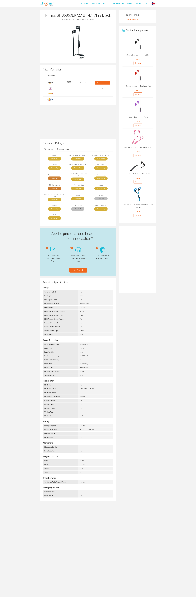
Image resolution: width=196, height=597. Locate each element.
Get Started (78, 270)
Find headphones (98, 3)
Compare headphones (116, 3)
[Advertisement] (78, 121)
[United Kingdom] (153, 3)
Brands (129, 3)
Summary (50, 149)
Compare (138, 63)
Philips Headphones (133, 19)
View (102, 83)
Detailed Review (64, 149)
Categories (84, 3)
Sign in (146, 3)
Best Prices (51, 76)
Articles (138, 3)
